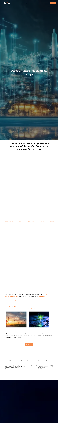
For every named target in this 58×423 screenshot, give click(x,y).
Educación (43, 217)
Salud (15, 217)
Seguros (52, 221)
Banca (42, 221)
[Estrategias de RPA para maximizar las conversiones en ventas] (12, 359)
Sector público (31, 221)
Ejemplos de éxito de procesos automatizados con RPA (28, 361)
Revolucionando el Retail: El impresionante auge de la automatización (45, 361)
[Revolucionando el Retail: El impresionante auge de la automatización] (46, 359)
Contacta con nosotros (28, 344)
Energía (6, 217)
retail (20, 221)
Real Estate (52, 217)
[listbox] (46, 3)
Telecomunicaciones (8, 221)
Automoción (24, 217)
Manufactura (33, 217)
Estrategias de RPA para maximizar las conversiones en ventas (11, 361)
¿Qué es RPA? (17, 3)
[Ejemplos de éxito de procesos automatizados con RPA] (29, 359)
